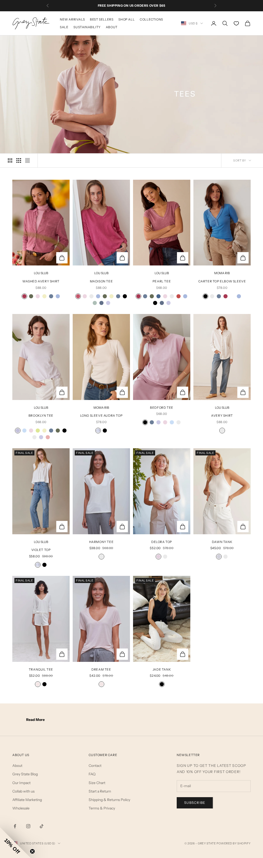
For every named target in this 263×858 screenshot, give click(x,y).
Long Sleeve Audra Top (101, 415)
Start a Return (100, 791)
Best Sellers (101, 19)
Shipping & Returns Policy (109, 799)
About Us (20, 755)
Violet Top (41, 550)
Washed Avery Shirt (41, 281)
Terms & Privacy (102, 808)
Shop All (126, 19)
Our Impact (21, 782)
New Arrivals (72, 19)
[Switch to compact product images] (27, 160)
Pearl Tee (162, 281)
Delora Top (161, 542)
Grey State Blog (25, 774)
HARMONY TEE (101, 542)
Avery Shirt (222, 415)
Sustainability (86, 27)
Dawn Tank (222, 542)
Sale (64, 27)
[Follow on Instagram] (28, 826)
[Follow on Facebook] (14, 826)
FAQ (92, 774)
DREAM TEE (101, 669)
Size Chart (97, 782)
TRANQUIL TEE (41, 669)
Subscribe (194, 802)
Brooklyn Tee (41, 415)
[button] (15, 842)
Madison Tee (101, 281)
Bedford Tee (161, 407)
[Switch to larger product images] (10, 160)
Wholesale (21, 808)
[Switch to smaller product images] (18, 160)
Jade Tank (162, 669)
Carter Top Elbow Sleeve (222, 281)
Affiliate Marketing (27, 799)
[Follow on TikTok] (41, 826)
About (112, 27)
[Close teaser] (32, 851)
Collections (151, 19)
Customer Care (103, 755)
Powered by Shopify (234, 843)
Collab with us (23, 791)
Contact (95, 765)
